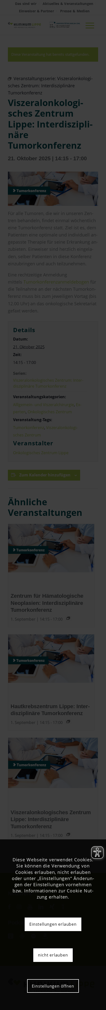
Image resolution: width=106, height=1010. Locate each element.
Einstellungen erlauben (53, 924)
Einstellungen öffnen (53, 986)
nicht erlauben (53, 955)
